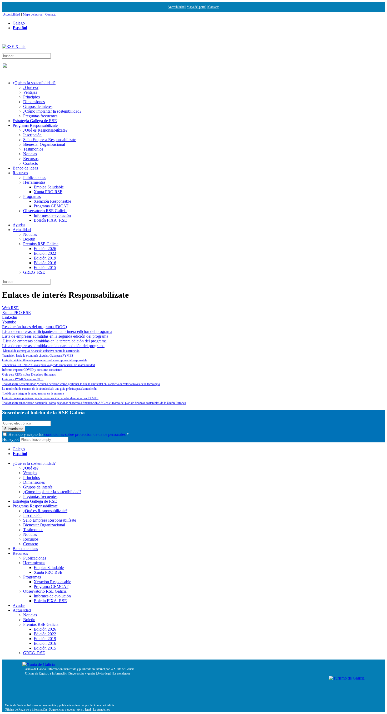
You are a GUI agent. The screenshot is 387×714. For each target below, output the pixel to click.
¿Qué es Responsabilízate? (45, 130)
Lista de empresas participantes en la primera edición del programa (57, 331)
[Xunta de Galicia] (38, 664)
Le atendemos (121, 673)
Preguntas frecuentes (40, 116)
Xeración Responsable (52, 201)
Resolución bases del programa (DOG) (34, 326)
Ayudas (19, 225)
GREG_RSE (34, 272)
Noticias (30, 154)
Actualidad (22, 229)
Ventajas (30, 92)
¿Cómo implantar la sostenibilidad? (52, 111)
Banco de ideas (25, 168)
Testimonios (33, 149)
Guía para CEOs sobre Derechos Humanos (29, 374)
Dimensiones (34, 101)
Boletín (29, 239)
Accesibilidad (176, 7)
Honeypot (10, 439)
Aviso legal (104, 673)
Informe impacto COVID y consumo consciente (32, 370)
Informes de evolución (52, 215)
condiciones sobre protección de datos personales (85, 434)
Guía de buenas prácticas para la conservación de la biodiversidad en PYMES (50, 398)
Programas (32, 196)
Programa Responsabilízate (35, 125)
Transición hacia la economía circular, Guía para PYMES (37, 355)
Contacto (213, 7)
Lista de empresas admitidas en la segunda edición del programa (55, 336)
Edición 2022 (45, 253)
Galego (19, 23)
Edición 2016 (45, 263)
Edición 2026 (45, 248)
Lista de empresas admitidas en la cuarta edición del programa (53, 345)
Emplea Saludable (49, 187)
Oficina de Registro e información (46, 673)
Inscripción (32, 135)
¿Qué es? (30, 87)
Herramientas (34, 182)
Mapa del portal (196, 7)
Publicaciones (34, 177)
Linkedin (9, 317)
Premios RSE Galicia (40, 244)
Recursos (30, 158)
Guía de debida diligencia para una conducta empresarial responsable (44, 360)
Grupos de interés (37, 106)
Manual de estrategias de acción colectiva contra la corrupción (41, 351)
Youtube (9, 322)
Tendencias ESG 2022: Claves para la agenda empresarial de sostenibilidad (48, 365)
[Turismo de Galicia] (347, 678)
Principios (31, 97)
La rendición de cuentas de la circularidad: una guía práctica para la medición (49, 389)
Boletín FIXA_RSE (50, 220)
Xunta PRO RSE (48, 191)
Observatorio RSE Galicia (45, 210)
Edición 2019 (45, 258)
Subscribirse (13, 429)
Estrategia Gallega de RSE (35, 120)
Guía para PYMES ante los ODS (22, 379)
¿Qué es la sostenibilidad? (34, 83)
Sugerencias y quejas (82, 673)
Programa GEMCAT (51, 206)
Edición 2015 (45, 267)
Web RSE (10, 308)
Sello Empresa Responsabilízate (49, 139)
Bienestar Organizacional (44, 144)
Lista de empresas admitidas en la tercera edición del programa (55, 341)
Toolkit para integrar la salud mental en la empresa (33, 393)
